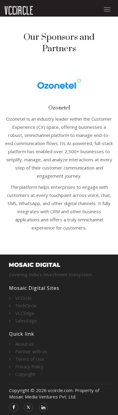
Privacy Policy (29, 366)
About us (24, 344)
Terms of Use (29, 359)
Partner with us (31, 351)
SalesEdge (26, 321)
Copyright (25, 374)
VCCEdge (24, 313)
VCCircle (23, 298)
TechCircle (26, 306)
